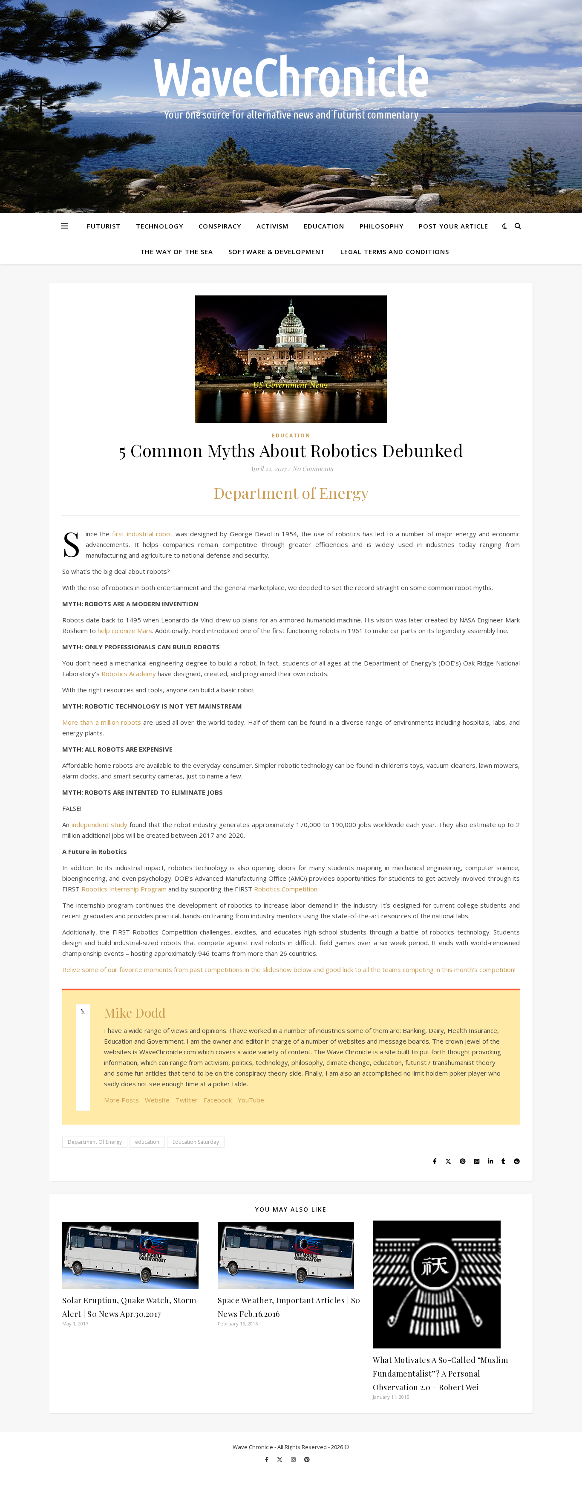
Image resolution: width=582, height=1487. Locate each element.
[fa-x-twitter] (280, 1459)
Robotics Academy (128, 673)
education (147, 1142)
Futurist (104, 226)
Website (157, 1100)
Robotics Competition (285, 889)
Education (324, 226)
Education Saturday (196, 1142)
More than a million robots (101, 722)
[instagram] (294, 1459)
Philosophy (381, 226)
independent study (101, 824)
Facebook (218, 1100)
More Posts (121, 1100)
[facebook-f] (267, 1459)
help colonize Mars (125, 630)
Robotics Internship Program (124, 889)
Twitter (187, 1100)
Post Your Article (453, 226)
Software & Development (276, 251)
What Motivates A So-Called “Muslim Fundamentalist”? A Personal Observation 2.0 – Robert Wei (440, 1373)
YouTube (251, 1100)
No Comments (312, 468)
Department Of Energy (95, 1142)
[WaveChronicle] (291, 106)
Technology (159, 226)
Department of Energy (291, 492)
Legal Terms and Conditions (394, 251)
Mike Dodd (135, 1012)
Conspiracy (220, 226)
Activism (272, 226)
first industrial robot (142, 533)
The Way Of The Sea (176, 251)
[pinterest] (307, 1459)
